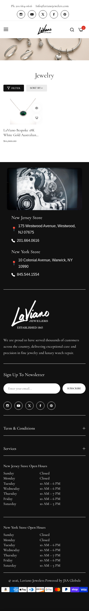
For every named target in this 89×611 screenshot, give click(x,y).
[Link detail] (21, 14)
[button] (37, 108)
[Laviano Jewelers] (44, 29)
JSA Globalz (72, 580)
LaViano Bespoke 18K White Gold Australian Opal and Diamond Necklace (19, 132)
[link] (44, 49)
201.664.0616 (28, 240)
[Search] (72, 29)
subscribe (74, 388)
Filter (15, 88)
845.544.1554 (28, 274)
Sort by (35, 87)
